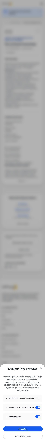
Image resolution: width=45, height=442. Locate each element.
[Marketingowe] (37, 416)
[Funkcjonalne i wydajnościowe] (37, 407)
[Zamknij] (41, 368)
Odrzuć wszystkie (23, 436)
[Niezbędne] (37, 398)
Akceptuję (23, 429)
